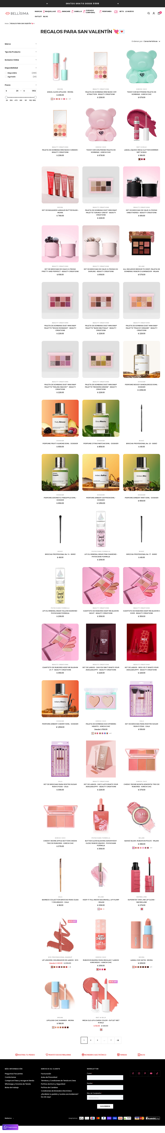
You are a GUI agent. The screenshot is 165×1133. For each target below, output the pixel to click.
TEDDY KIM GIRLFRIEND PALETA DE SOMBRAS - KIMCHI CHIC (101, 151)
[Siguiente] (118, 1040)
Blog (45, 16)
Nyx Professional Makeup (60, 957)
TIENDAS (123, 1055)
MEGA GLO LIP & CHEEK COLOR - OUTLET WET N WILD (100, 1021)
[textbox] (13, 91)
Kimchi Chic (141, 89)
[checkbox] (22, 72)
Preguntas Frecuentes (14, 1074)
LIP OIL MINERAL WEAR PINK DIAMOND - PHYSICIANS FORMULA (100, 555)
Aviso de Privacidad (49, 1077)
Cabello (78, 11)
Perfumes (106, 11)
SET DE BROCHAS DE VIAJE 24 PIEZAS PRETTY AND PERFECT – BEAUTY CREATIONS (60, 270)
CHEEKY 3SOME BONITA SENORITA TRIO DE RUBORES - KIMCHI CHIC (141, 785)
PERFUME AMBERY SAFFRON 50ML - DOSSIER (101, 499)
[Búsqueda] (149, 13)
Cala (142, 721)
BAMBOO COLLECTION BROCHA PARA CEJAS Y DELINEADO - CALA (60, 901)
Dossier (141, 382)
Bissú (141, 441)
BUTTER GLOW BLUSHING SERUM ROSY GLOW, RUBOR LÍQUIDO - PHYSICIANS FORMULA (101, 843)
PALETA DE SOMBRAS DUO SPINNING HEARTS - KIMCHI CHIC (101, 725)
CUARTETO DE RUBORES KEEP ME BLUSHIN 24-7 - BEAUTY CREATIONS (60, 668)
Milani (142, 266)
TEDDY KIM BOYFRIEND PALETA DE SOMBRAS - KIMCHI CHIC (141, 93)
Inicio (7, 23)
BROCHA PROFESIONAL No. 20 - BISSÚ (141, 443)
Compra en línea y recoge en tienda (19, 1081)
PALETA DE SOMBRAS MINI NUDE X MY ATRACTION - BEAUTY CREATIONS (101, 93)
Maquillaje (50, 11)
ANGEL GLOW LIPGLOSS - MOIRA (60, 92)
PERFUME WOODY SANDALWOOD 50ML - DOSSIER (141, 386)
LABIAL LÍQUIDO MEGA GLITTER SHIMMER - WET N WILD (141, 151)
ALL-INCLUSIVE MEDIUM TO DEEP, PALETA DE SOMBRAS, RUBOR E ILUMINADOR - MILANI (141, 270)
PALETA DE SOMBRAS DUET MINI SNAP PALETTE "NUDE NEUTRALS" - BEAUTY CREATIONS (101, 328)
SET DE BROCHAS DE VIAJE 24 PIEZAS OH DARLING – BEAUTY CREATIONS (101, 270)
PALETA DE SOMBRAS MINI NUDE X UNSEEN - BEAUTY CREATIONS (60, 151)
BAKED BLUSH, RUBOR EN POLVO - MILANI (141, 841)
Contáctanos (10, 1077)
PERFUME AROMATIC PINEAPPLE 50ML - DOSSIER (60, 499)
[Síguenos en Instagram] (139, 1073)
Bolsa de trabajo (12, 1087)
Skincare (66, 11)
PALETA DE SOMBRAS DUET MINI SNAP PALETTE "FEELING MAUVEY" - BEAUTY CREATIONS (60, 387)
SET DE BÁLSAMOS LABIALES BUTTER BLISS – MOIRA (60, 211)
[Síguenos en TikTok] (157, 1073)
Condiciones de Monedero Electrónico (56, 1091)
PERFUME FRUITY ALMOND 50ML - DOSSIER (60, 443)
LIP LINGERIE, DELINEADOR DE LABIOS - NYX (60, 960)
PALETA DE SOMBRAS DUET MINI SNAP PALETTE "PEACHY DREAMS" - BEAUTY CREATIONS (142, 328)
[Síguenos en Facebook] (133, 1073)
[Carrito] (159, 13)
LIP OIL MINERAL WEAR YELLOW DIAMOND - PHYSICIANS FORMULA (60, 612)
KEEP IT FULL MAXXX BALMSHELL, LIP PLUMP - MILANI (101, 901)
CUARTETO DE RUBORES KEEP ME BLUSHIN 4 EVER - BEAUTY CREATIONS (141, 612)
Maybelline (141, 897)
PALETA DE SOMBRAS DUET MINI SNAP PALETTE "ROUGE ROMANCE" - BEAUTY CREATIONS (60, 328)
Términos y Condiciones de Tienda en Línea (58, 1081)
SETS (121, 11)
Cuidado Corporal (90, 11)
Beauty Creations (101, 89)
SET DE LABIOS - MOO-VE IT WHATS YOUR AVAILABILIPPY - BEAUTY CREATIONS (141, 668)
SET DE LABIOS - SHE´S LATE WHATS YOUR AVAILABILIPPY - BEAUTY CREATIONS (101, 785)
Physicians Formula (101, 551)
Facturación (46, 1074)
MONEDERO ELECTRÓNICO (95, 1055)
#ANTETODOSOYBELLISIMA (59, 1055)
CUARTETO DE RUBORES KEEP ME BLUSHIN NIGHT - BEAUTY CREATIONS (101, 612)
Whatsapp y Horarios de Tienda (18, 1084)
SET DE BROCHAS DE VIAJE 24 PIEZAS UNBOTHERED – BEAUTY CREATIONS (141, 211)
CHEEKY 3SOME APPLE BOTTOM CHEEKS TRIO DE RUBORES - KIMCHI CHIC (60, 842)
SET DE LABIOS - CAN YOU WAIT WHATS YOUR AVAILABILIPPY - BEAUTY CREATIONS (100, 668)
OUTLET (38, 16)
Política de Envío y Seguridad (53, 1084)
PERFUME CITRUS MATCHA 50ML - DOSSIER (100, 443)
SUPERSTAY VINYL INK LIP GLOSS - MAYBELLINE (141, 901)
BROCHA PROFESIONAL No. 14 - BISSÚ (60, 554)
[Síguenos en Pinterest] (145, 1073)
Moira (60, 89)
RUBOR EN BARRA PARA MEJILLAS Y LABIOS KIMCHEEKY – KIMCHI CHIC (101, 961)
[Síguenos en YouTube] (151, 1073)
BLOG (142, 1055)
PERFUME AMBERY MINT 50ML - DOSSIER (141, 498)
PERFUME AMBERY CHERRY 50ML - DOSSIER (60, 724)
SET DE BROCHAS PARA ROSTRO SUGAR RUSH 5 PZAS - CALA (141, 725)
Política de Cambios (49, 1087)
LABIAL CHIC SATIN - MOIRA (141, 960)
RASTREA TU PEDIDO (26, 1055)
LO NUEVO (129, 11)
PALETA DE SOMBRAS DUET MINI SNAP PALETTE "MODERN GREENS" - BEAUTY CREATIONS (101, 387)
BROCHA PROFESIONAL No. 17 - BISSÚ (141, 554)
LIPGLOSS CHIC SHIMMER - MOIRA (60, 1020)
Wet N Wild (141, 147)
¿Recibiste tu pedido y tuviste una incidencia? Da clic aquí (59, 1095)
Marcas (38, 11)
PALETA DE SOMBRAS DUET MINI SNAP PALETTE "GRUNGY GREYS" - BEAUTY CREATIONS (101, 212)
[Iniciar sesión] (154, 13)
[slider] (6, 97)
